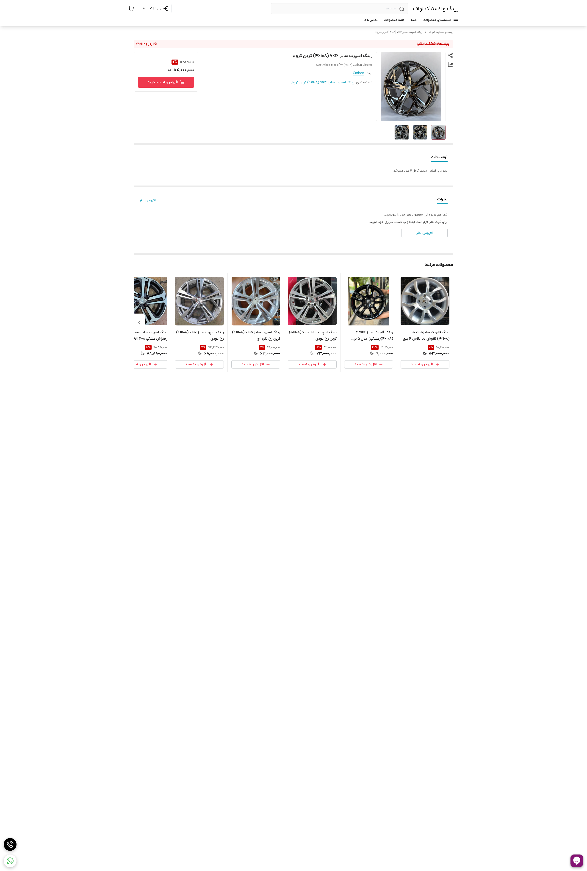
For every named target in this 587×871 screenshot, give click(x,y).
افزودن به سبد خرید (162, 82)
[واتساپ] (10, 861)
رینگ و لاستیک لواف (436, 9)
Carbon (358, 73)
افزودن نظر (147, 200)
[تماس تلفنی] (10, 844)
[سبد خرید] (131, 8)
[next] (139, 323)
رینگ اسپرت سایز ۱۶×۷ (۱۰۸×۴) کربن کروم (398, 32)
